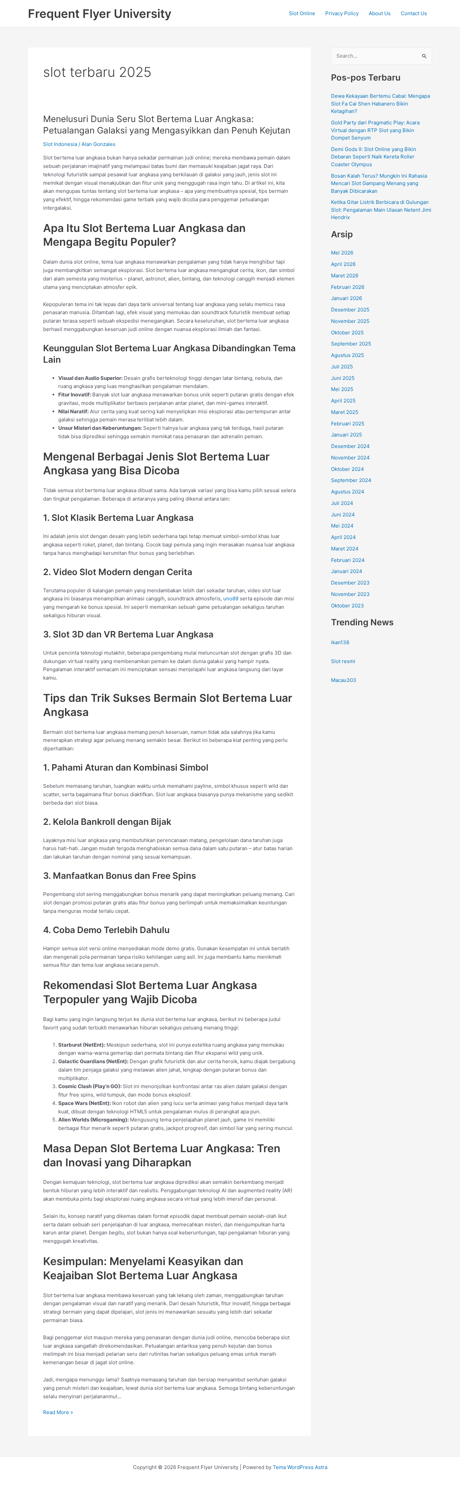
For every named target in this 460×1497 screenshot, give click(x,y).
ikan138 (340, 642)
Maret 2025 (344, 412)
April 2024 (343, 537)
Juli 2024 (342, 503)
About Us (380, 13)
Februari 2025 (347, 423)
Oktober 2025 (347, 332)
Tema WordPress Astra (300, 1467)
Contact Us (414, 13)
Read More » (58, 1413)
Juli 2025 (342, 366)
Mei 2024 (342, 525)
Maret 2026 (344, 275)
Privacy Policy (342, 13)
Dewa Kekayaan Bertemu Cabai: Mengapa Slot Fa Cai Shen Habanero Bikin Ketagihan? (380, 103)
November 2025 (350, 321)
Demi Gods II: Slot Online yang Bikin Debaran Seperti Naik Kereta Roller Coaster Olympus (373, 157)
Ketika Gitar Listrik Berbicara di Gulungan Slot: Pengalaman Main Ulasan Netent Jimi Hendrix (381, 209)
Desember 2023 (350, 582)
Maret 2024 (345, 548)
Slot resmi (343, 661)
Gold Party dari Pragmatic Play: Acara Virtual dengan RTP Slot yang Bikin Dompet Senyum (375, 130)
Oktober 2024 (347, 469)
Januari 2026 (346, 298)
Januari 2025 (346, 434)
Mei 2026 (342, 252)
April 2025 (343, 400)
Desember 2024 (350, 446)
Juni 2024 (343, 514)
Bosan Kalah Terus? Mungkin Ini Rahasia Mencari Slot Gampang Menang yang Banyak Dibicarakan (379, 183)
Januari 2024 (346, 571)
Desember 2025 (350, 309)
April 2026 (343, 264)
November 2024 (350, 457)
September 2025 (351, 343)
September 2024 (351, 480)
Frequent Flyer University (99, 13)
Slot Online (302, 13)
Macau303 (343, 680)
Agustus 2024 (347, 491)
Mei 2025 (342, 389)
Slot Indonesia (60, 144)
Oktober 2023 (347, 605)
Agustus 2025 (347, 355)
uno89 (230, 598)
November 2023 (350, 594)
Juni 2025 (343, 378)
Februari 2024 (348, 560)
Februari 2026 (347, 287)
